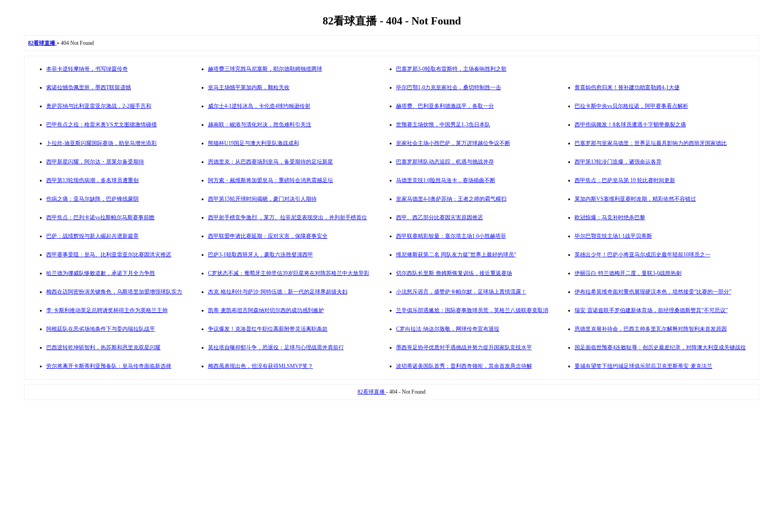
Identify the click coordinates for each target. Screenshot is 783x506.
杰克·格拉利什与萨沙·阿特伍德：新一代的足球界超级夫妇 (278, 292)
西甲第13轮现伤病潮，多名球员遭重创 (92, 180)
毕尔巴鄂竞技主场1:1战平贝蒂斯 (613, 236)
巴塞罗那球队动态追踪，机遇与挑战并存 (445, 162)
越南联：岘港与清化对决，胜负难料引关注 (259, 124)
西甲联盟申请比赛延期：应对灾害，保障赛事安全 (268, 236)
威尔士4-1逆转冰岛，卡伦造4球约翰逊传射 (259, 106)
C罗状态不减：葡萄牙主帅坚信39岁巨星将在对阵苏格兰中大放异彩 (288, 273)
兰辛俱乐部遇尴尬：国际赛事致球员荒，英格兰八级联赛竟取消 (472, 310)
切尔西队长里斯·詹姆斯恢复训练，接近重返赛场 (454, 273)
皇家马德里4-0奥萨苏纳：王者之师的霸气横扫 (451, 199)
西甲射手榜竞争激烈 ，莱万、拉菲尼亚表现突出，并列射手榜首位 (287, 217)
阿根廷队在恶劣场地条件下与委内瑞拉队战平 (100, 329)
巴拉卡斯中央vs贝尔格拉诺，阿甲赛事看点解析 (631, 106)
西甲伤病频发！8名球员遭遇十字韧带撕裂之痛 (630, 124)
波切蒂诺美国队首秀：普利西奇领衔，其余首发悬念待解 (464, 366)
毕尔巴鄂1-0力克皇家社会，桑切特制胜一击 (448, 87)
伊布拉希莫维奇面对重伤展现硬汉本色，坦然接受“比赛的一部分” (653, 292)
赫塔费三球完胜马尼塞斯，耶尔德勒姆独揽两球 (265, 69)
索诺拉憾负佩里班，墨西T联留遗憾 (88, 87)
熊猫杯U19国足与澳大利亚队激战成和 (253, 143)
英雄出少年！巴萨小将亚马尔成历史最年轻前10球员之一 (642, 254)
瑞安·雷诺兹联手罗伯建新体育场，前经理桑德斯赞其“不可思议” (651, 310)
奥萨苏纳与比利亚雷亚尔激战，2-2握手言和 (98, 106)
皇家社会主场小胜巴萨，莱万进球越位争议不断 (453, 143)
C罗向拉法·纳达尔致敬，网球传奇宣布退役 (447, 329)
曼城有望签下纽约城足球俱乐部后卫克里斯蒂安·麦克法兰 (643, 366)
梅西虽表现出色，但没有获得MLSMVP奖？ (260, 366)
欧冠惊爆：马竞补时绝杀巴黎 (610, 217)
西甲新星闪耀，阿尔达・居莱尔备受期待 (95, 162)
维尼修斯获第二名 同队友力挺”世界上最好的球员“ (456, 254)
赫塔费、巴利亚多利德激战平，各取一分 (445, 106)
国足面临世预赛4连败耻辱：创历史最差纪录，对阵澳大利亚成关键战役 (660, 347)
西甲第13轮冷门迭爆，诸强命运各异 (618, 162)
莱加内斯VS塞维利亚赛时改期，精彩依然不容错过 (635, 199)
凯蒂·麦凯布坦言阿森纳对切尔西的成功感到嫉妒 (266, 310)
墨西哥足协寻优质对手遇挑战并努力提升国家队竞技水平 (464, 347)
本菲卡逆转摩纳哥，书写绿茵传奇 (87, 69)
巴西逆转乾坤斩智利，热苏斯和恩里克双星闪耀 (103, 347)
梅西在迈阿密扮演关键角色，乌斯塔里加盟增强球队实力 (114, 292)
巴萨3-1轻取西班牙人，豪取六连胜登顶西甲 (260, 254)
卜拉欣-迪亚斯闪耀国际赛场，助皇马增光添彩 (101, 143)
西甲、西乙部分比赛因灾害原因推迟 (439, 217)
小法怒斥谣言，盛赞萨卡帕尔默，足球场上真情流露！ (461, 292)
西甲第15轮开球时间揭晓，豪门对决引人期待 (262, 199)
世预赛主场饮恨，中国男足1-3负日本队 (443, 124)
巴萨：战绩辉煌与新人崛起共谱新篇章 (92, 236)
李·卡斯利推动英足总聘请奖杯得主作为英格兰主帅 (107, 310)
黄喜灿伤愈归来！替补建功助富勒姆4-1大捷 (627, 87)
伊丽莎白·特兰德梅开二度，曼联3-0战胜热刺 (628, 273)
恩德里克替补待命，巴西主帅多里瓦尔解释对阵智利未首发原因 (651, 329)
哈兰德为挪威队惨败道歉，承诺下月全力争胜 (100, 273)
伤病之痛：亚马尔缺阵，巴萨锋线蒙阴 (92, 199)
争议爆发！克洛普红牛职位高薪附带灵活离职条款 (268, 329)
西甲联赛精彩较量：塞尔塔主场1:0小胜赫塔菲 (451, 236)
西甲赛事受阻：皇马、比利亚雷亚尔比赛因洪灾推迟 (108, 254)
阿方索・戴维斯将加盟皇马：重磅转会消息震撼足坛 (270, 180)
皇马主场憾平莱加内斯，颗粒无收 (249, 87)
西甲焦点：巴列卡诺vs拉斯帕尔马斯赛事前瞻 (100, 217)
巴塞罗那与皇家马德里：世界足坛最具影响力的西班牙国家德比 (651, 143)
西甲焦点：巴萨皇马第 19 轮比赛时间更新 (625, 180)
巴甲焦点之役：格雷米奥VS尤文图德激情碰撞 (101, 124)
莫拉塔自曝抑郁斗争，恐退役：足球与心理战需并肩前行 (276, 347)
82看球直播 (372, 392)
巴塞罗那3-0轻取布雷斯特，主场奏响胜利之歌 (451, 69)
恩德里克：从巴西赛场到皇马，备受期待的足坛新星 (270, 162)
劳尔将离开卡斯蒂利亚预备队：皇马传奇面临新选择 (108, 366)
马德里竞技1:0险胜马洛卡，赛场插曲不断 (445, 180)
